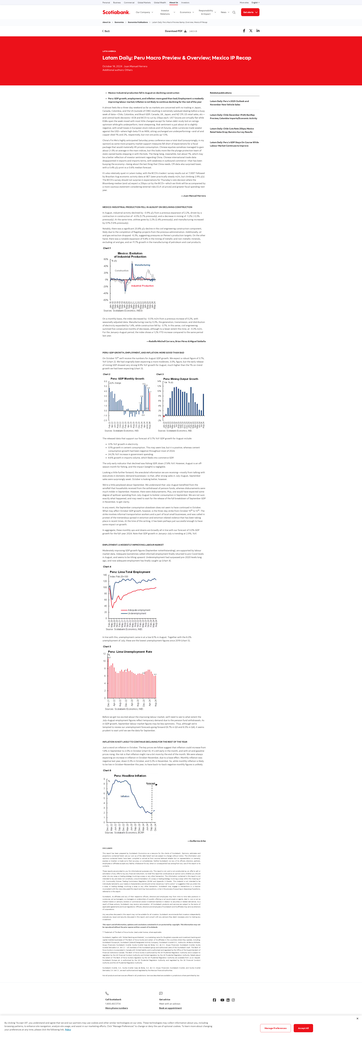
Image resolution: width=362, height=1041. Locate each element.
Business (117, 2)
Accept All (303, 1028)
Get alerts (251, 12)
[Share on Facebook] (244, 31)
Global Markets (144, 2)
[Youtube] (222, 1000)
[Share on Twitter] (251, 31)
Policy (68, 1029)
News (223, 12)
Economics (185, 12)
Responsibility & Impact (206, 12)
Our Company (143, 12)
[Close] (357, 1018)
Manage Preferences (275, 1028)
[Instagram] (233, 1000)
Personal (106, 2)
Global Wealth (160, 2)
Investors (185, 2)
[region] (181, 1028)
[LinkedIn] (228, 1000)
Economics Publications (138, 22)
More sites (244, 2)
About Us (173, 2)
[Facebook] (214, 1000)
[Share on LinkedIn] (258, 31)
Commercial (129, 2)
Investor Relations (165, 12)
